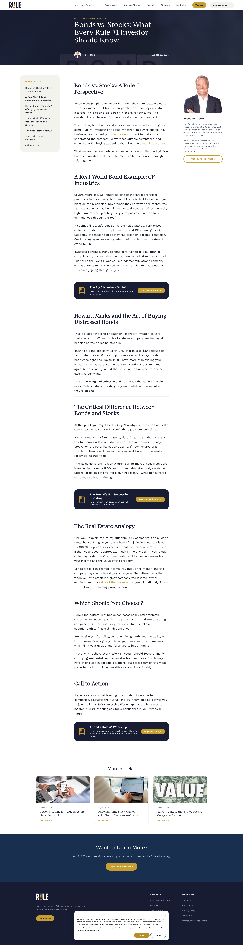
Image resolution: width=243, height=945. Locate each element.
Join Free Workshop (121, 866)
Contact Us (187, 905)
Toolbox (199, 5)
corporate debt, (119, 134)
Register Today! (152, 731)
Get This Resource (151, 290)
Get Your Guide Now (150, 499)
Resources (110, 5)
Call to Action (32, 145)
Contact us (181, 5)
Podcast (150, 5)
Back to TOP (45, 918)
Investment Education (84, 5)
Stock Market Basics (94, 18)
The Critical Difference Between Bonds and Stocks (37, 121)
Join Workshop (220, 5)
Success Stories (132, 5)
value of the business (114, 582)
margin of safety (153, 143)
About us (165, 5)
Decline (158, 935)
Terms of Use (188, 915)
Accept (142, 935)
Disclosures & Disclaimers (194, 921)
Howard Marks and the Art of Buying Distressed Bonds (39, 109)
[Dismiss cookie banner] (165, 915)
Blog (76, 18)
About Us (186, 900)
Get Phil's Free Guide (203, 159)
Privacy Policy (188, 910)
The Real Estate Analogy (38, 130)
